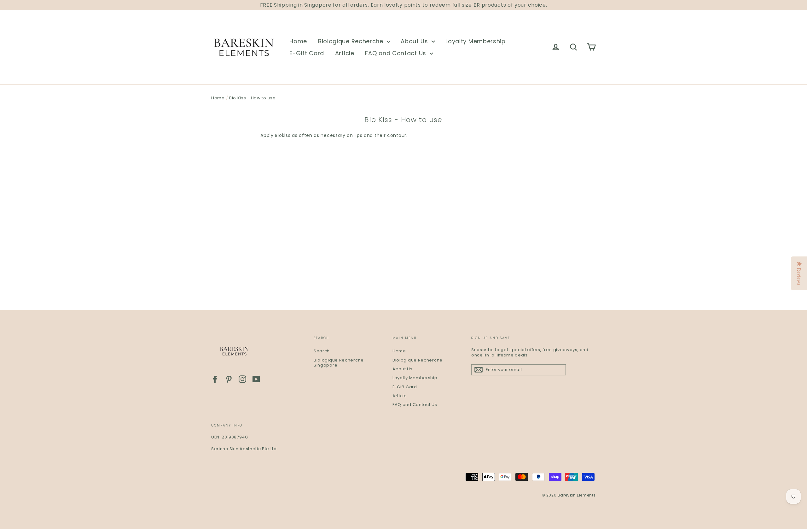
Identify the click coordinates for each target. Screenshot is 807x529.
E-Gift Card (306, 53)
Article (344, 53)
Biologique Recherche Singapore (339, 362)
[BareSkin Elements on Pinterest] (229, 379)
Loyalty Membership (475, 41)
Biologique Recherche (351, 41)
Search (322, 351)
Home (298, 41)
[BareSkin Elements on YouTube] (256, 379)
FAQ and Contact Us (396, 53)
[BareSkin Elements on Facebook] (215, 379)
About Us (415, 41)
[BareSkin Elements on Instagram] (242, 379)
